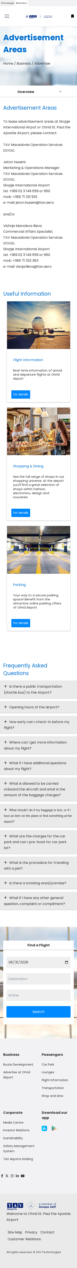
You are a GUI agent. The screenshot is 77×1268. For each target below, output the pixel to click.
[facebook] (2, 1176)
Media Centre (13, 1122)
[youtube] (23, 1176)
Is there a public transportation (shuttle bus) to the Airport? (33, 689)
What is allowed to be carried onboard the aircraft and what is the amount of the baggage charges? (34, 789)
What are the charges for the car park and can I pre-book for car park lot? (35, 842)
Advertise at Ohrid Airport (16, 1074)
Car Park (48, 1064)
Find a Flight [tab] (38, 945)
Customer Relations (24, 1239)
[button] (72, 16)
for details (20, 394)
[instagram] (12, 1176)
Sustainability (13, 1138)
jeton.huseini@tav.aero (35, 202)
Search (38, 1011)
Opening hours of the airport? (34, 707)
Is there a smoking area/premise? (37, 883)
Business (21, 3)
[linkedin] (17, 1176)
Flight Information (55, 1080)
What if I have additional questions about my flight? (35, 766)
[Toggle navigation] (9, 16)
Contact (47, 1232)
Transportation (53, 1088)
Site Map (15, 1232)
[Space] (38, 16)
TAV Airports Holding (18, 1159)
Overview (25, 91)
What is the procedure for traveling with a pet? (36, 865)
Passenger (7, 3)
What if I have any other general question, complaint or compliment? (34, 900)
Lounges (48, 1072)
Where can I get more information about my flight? (35, 745)
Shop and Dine (52, 1096)
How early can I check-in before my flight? (37, 724)
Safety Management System (18, 1148)
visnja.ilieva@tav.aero (34, 266)
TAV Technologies (48, 1252)
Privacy (31, 1232)
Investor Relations (16, 1130)
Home (8, 63)
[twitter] (7, 1176)
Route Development (18, 1064)
